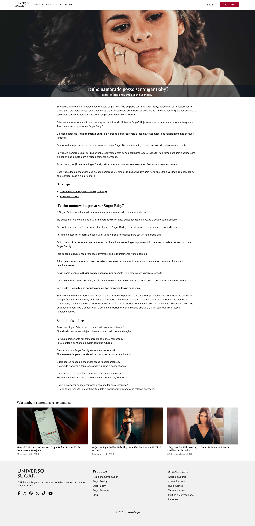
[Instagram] (24, 493)
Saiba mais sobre (69, 196)
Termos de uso (176, 490)
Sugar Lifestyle (63, 4)
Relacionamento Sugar (90, 133)
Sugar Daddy (100, 481)
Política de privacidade (181, 494)
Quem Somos (175, 485)
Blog (95, 494)
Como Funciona (176, 481)
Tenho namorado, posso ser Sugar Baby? (83, 191)
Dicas (105, 94)
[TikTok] (43, 493)
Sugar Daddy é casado (95, 272)
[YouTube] (50, 493)
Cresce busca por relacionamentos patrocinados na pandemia (105, 288)
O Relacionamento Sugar (124, 94)
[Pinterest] (31, 493)
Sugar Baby (145, 94)
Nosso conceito (43, 4)
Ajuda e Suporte (177, 476)
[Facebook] (19, 493)
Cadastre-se (229, 4)
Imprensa (173, 499)
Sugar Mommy (101, 490)
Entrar (210, 4)
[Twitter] (37, 493)
